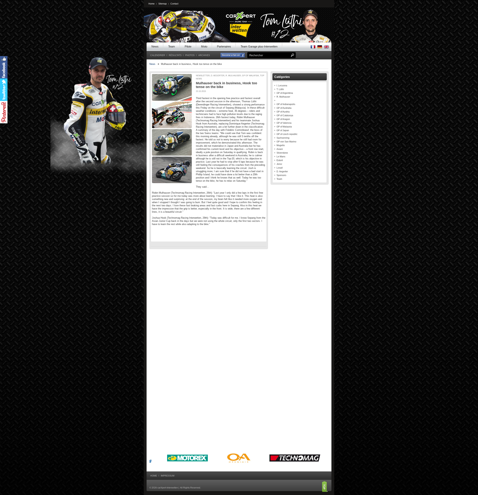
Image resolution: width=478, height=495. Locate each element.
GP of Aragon (283, 119)
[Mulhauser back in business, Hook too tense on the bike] (172, 87)
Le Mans (281, 156)
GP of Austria (283, 111)
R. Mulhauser (283, 96)
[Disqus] (208, 299)
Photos (190, 55)
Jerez (279, 164)
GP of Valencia (284, 123)
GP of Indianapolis (286, 104)
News (155, 46)
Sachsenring (283, 138)
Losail (280, 167)
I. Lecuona (282, 85)
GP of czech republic (287, 134)
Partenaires (224, 46)
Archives (204, 55)
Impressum (167, 475)
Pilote (188, 46)
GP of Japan (283, 130)
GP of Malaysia (284, 126)
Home (151, 3)
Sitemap (162, 3)
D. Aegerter (282, 171)
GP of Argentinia (285, 93)
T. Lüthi (280, 89)
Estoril (280, 160)
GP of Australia (284, 108)
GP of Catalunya (285, 115)
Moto (204, 46)
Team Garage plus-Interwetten (259, 46)
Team (171, 46)
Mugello (281, 145)
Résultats (175, 55)
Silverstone (282, 153)
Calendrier (157, 55)
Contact (174, 3)
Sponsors (281, 175)
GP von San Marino (286, 141)
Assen (280, 149)
